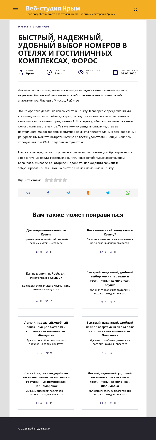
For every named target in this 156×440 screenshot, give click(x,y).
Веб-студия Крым (53, 8)
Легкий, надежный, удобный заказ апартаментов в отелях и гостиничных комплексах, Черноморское (46, 379)
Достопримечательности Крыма (46, 232)
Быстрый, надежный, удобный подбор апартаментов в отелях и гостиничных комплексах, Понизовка (110, 329)
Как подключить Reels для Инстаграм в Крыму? (46, 275)
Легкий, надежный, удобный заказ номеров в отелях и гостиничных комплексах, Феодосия (46, 329)
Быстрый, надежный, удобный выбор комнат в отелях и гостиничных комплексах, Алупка (110, 278)
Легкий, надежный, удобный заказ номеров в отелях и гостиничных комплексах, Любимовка (110, 379)
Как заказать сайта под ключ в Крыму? (110, 232)
